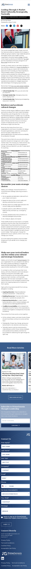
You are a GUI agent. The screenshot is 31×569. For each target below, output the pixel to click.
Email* (3, 474)
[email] (21, 25)
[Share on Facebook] (7, 25)
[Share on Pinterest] (17, 25)
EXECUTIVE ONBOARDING (8, 388)
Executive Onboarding (10, 17)
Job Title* (4, 458)
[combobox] (4, 486)
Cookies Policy (6, 545)
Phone (3, 482)
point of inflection (22, 67)
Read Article (7, 385)
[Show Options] (29, 494)
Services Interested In (9, 490)
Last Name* (5, 450)
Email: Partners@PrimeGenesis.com (10, 533)
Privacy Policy (5, 540)
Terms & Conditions (7, 543)
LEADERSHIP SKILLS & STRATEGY (10, 389)
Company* (5, 466)
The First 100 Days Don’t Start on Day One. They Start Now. (13, 374)
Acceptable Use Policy (8, 548)
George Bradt (7, 20)
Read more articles (16, 397)
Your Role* (5, 498)
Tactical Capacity (22, 260)
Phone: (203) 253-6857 (6, 535)
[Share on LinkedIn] (14, 25)
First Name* (5, 443)
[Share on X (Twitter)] (10, 25)
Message (4, 506)
